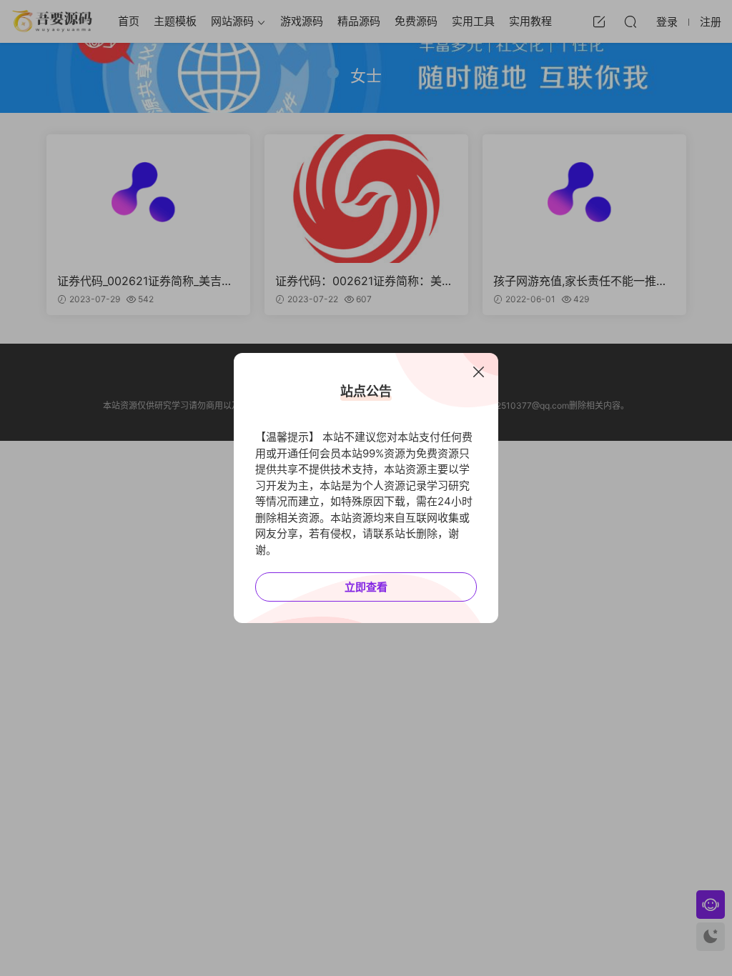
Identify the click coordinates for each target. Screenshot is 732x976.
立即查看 (366, 587)
